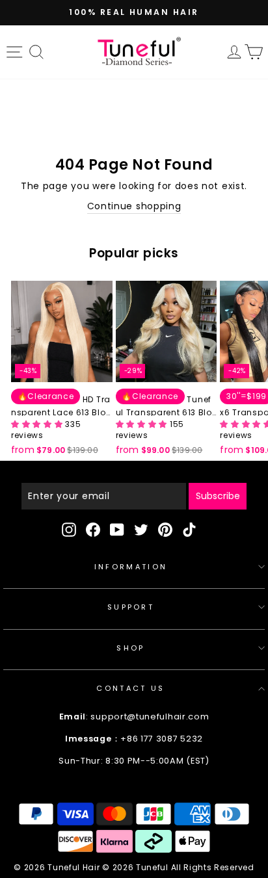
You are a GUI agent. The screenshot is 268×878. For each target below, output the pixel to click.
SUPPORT (130, 607)
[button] (38, 424)
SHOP (130, 648)
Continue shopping (134, 206)
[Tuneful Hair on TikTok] (189, 530)
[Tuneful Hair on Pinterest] (165, 530)
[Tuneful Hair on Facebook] (93, 530)
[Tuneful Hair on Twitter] (141, 530)
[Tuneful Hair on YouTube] (117, 530)
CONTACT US (130, 688)
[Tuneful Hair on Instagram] (69, 530)
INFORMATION (130, 567)
